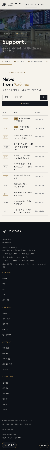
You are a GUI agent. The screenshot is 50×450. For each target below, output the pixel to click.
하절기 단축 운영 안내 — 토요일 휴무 (23, 193)
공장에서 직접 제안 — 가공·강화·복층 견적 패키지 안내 (23, 147)
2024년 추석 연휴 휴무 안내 (22, 176)
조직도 (4, 295)
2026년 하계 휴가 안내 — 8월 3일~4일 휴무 (23, 136)
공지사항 (5, 354)
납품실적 (5, 399)
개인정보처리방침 (7, 429)
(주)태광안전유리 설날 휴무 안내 (22, 128)
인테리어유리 (6, 335)
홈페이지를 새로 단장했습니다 (22, 119)
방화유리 (5, 313)
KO (26, 4)
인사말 (4, 279)
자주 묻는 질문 (7, 364)
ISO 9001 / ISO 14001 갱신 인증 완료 (22, 185)
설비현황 (5, 383)
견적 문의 (5, 348)
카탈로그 (5, 404)
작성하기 (25, 104)
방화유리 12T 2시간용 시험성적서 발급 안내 (22, 156)
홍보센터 (5, 370)
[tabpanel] (25, 143)
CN (35, 4)
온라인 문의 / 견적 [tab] (35, 61)
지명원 (4, 410)
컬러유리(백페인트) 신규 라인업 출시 (23, 202)
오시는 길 (5, 300)
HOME (5, 33)
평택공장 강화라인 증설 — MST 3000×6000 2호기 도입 (23, 167)
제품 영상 (5, 394)
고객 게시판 (6, 359)
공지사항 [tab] (6, 61)
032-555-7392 (11, 261)
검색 (44, 97)
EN (31, 4)
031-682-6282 (11, 254)
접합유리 (5, 330)
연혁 (3, 284)
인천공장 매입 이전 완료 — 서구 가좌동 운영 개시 (23, 211)
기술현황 (5, 388)
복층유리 (5, 324)
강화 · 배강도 (6, 319)
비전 (3, 289)
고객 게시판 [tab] (19, 61)
